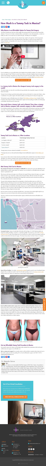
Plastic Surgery (8, 19)
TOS (3, 453)
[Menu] (3, 3)
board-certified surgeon (38, 77)
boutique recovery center (38, 271)
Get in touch (44, 306)
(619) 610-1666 (5, 450)
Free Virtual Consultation (43, 2)
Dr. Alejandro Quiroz (8, 361)
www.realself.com (24, 150)
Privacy (4, 451)
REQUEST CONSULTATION (21, 80)
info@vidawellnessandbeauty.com (35, 443)
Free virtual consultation (14, 397)
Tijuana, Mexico (4, 147)
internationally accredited (21, 270)
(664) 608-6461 (5, 445)
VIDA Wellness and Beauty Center (30, 98)
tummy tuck (7, 42)
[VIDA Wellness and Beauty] (23, 4)
